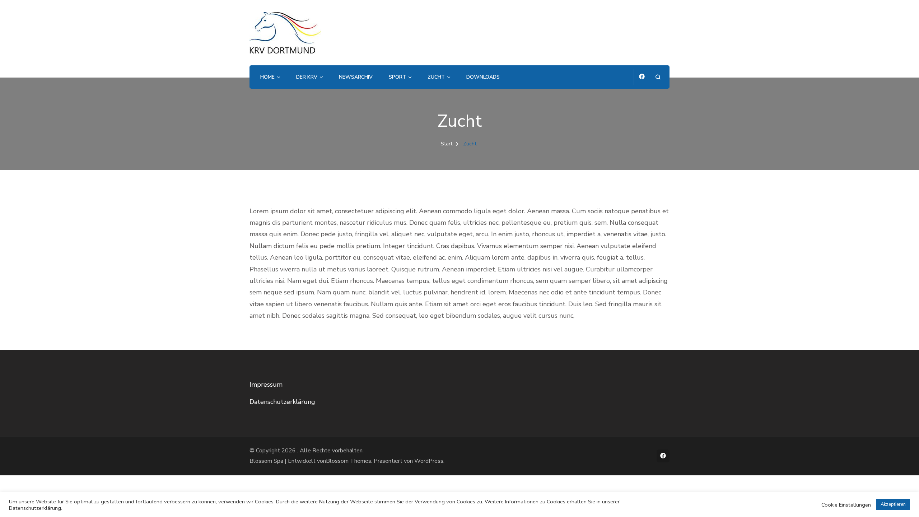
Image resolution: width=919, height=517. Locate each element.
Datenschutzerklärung (282, 401)
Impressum (266, 384)
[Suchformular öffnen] (658, 77)
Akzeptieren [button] (893, 504)
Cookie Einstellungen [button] (846, 505)
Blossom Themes (348, 461)
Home (267, 77)
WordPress (428, 461)
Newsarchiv (356, 77)
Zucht (436, 77)
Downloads (483, 77)
